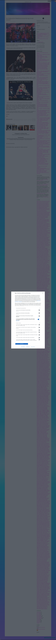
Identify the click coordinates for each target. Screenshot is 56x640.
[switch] (39, 310)
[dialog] (28, 320)
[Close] (43, 293)
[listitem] (28, 308)
